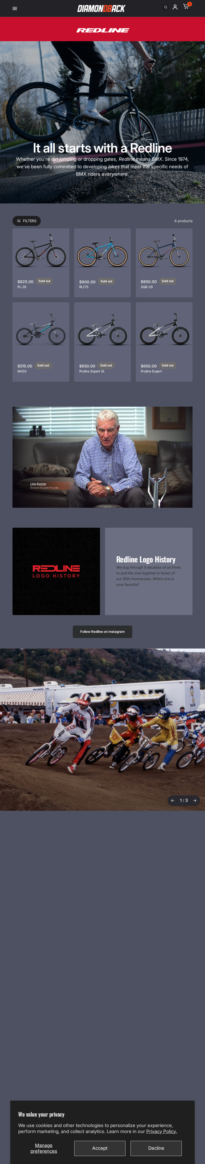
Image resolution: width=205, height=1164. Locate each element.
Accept (100, 1148)
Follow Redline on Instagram (102, 632)
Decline (156, 1148)
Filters (29, 221)
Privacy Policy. (161, 1131)
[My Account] (177, 6)
